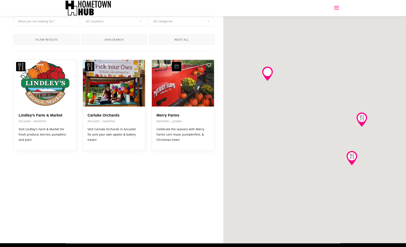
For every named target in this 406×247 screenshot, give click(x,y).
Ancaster (25, 121)
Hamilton (39, 121)
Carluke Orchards (103, 115)
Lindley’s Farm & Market (40, 115)
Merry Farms (167, 115)
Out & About (35, 64)
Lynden (177, 121)
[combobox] (114, 21)
